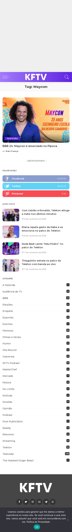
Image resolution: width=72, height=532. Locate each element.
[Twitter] (36, 186)
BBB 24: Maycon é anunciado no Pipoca (30, 146)
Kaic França (12, 151)
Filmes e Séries (12, 337)
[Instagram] (33, 502)
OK (37, 527)
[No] (67, 519)
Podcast (7, 414)
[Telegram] (46, 502)
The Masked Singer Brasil (18, 460)
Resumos (8, 434)
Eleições (8, 304)
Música (7, 382)
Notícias (7, 395)
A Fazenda (9, 285)
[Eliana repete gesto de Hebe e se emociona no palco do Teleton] (11, 231)
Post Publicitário (13, 421)
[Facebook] (36, 178)
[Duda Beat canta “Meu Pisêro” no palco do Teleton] (11, 248)
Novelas (7, 401)
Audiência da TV (12, 291)
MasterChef (10, 369)
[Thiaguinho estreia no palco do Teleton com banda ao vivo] (11, 265)
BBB (5, 298)
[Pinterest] (36, 193)
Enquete (8, 311)
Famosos (8, 330)
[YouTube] (39, 502)
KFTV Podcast (11, 363)
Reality (7, 428)
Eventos (8, 324)
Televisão (12, 138)
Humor (7, 343)
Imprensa (8, 356)
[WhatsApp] (53, 502)
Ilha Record (9, 350)
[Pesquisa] (65, 77)
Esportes (8, 317)
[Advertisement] (36, 36)
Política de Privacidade (38, 521)
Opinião (7, 408)
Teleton (7, 447)
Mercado (8, 375)
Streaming (9, 440)
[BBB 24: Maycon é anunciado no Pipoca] (36, 120)
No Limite (8, 389)
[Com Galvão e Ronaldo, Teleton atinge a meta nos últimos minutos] (11, 215)
